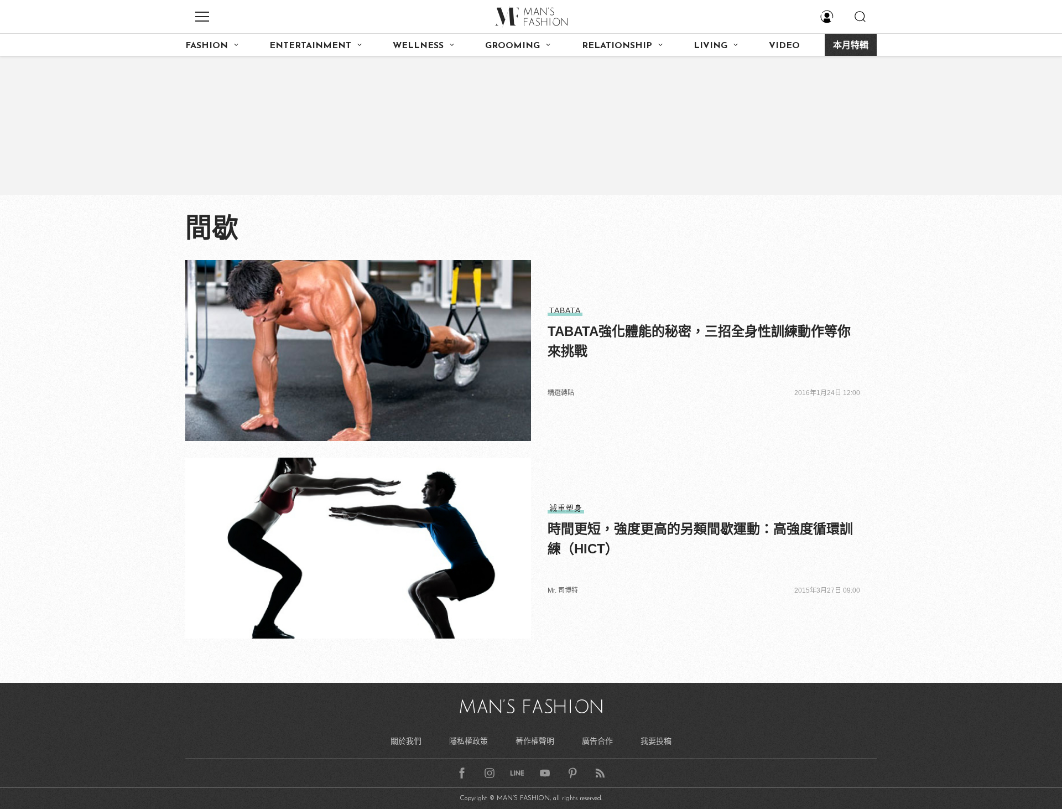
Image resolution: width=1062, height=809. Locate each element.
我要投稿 (656, 741)
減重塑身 (565, 508)
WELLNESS (418, 46)
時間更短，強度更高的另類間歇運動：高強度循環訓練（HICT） (700, 538)
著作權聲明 (535, 741)
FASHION (206, 46)
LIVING (710, 46)
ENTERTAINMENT (310, 46)
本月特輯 (850, 46)
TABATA (565, 310)
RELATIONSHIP (617, 46)
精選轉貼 (561, 393)
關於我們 (406, 741)
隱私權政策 (468, 741)
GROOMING (512, 46)
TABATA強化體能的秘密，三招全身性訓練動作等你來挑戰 (699, 341)
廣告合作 (597, 741)
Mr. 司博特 (563, 590)
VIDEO (784, 46)
